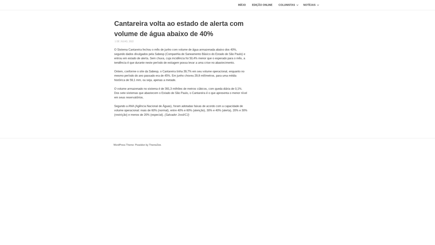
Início (242, 4)
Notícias (309, 4)
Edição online (262, 4)
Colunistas (287, 4)
